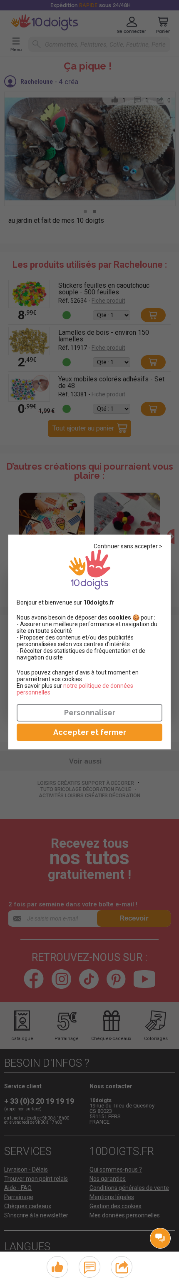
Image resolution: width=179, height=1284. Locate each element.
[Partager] (121, 1266)
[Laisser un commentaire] (89, 1266)
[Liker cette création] (57, 1267)
